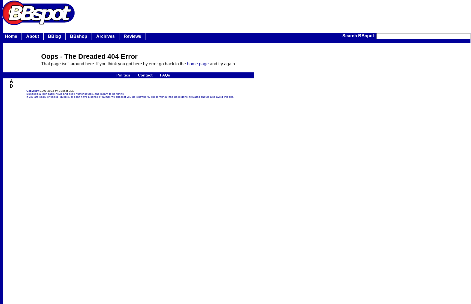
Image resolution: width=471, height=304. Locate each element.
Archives (105, 36)
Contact (145, 75)
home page (198, 64)
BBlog (54, 36)
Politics (123, 75)
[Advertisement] (175, 12)
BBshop (78, 36)
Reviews (132, 36)
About (32, 36)
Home (11, 36)
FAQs (165, 75)
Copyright (32, 90)
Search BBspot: (359, 35)
